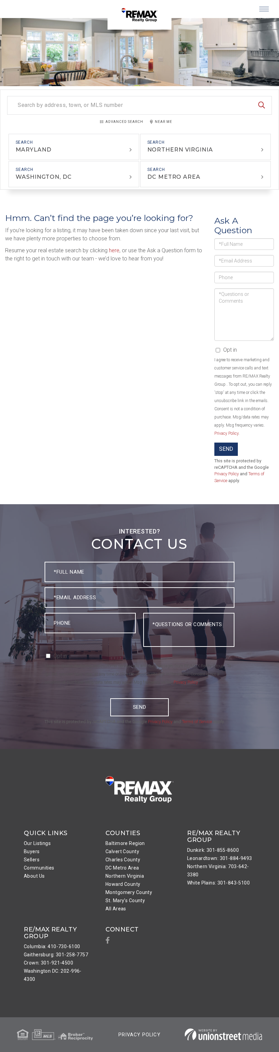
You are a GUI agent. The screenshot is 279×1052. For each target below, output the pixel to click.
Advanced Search (124, 122)
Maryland (33, 149)
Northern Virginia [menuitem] (124, 876)
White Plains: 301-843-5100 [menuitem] (218, 883)
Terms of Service (197, 721)
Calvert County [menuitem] (122, 851)
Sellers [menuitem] (31, 859)
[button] (261, 105)
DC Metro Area (173, 177)
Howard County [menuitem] (123, 884)
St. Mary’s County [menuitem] (125, 900)
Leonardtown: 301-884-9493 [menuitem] (219, 858)
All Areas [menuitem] (115, 908)
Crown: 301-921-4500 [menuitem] (48, 963)
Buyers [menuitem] (32, 851)
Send (226, 449)
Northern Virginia (180, 149)
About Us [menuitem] (34, 876)
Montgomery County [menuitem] (128, 892)
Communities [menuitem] (39, 868)
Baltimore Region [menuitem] (125, 843)
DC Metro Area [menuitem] (122, 868)
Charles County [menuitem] (122, 859)
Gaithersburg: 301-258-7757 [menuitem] (56, 954)
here (114, 250)
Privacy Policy (226, 433)
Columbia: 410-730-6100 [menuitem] (52, 946)
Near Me (163, 122)
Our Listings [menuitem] (37, 843)
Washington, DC (43, 177)
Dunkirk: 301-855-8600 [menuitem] (213, 850)
